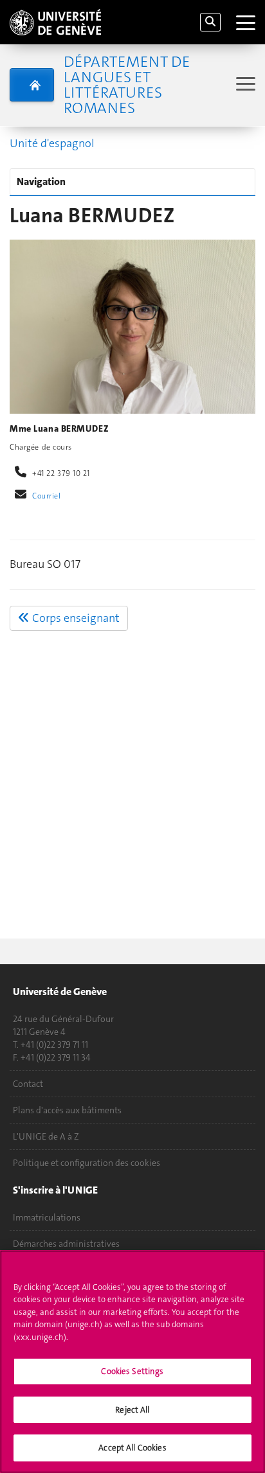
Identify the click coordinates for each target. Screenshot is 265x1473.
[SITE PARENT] (32, 84)
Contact (28, 1083)
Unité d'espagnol (52, 143)
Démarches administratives (66, 1243)
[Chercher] (210, 22)
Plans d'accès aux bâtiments (67, 1110)
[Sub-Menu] (244, 85)
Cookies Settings (132, 1371)
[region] (132, 1361)
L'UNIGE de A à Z (46, 1136)
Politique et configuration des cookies (86, 1163)
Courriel (46, 496)
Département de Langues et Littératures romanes (127, 85)
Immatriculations (46, 1217)
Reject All (132, 1409)
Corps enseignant (75, 618)
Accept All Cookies (132, 1447)
